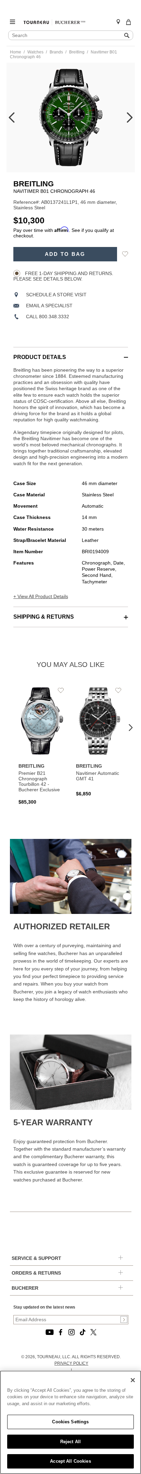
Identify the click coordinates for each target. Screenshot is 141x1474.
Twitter (93, 1332)
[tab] (70, 353)
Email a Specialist (49, 305)
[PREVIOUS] (12, 117)
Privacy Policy (71, 1363)
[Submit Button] (123, 1319)
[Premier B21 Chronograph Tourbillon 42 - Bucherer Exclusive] (42, 745)
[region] (70, 1422)
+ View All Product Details (40, 596)
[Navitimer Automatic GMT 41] (99, 741)
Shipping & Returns (43, 617)
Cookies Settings (70, 1421)
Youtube (49, 1332)
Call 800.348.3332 (47, 316)
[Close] (132, 1380)
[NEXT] (130, 117)
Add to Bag (65, 254)
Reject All (70, 1441)
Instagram (71, 1332)
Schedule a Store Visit (56, 294)
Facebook (60, 1332)
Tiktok (82, 1332)
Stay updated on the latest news (44, 1307)
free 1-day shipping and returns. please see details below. (63, 276)
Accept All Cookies (70, 1461)
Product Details (39, 357)
